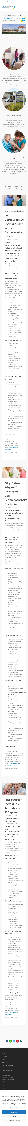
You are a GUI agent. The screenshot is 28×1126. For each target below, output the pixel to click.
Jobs (16, 239)
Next (23, 29)
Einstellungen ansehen (14, 1120)
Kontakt (4, 1059)
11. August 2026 (9, 239)
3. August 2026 (9, 507)
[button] (25, 1092)
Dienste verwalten (14, 1107)
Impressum (21, 1124)
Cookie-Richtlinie (8, 1124)
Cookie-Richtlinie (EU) (7, 1070)
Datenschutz (15, 1124)
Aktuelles (4, 1056)
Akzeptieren (14, 1112)
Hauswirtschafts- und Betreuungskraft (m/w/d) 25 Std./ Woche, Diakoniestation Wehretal (14, 224)
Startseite (5, 1054)
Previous (4, 29)
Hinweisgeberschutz (7, 1065)
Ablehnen (14, 1116)
